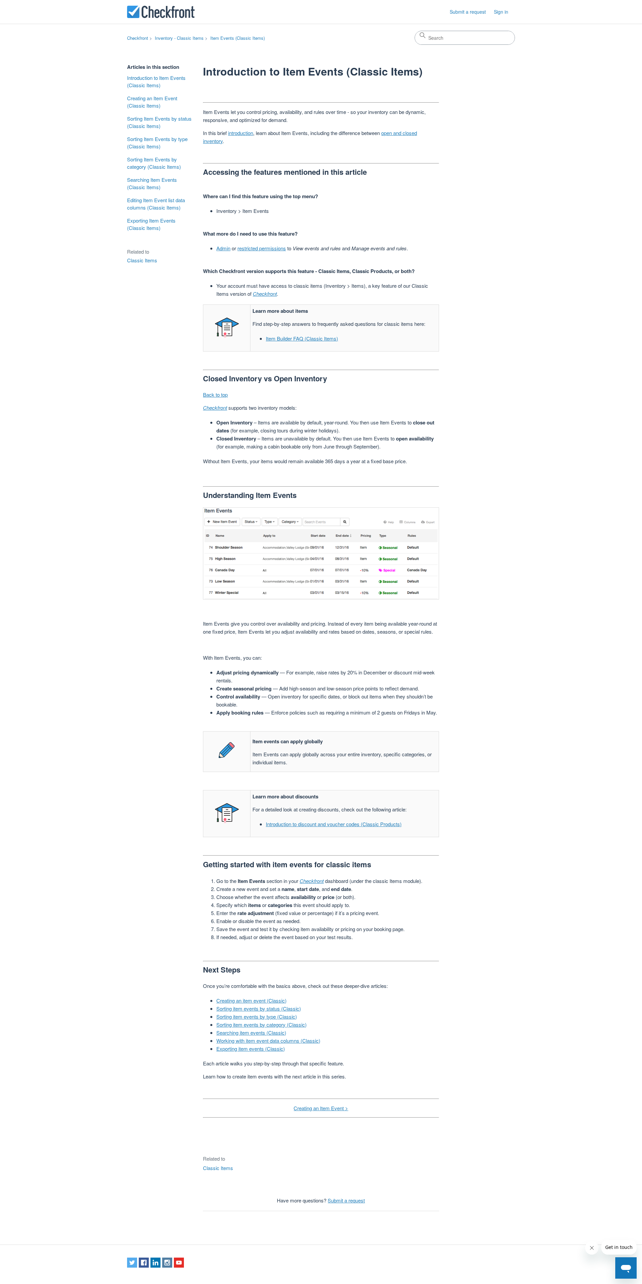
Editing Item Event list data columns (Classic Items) (156, 204)
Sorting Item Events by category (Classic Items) (154, 163)
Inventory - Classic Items (179, 38)
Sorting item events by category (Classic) (261, 1024)
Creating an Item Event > (321, 1108)
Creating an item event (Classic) (251, 1000)
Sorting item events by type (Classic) (256, 1016)
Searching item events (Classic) (251, 1032)
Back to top (215, 394)
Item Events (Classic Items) (237, 38)
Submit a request (468, 11)
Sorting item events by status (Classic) (258, 1008)
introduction (240, 132)
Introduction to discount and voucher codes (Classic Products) (334, 823)
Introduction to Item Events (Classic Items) (156, 81)
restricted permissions (261, 248)
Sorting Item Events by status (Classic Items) (159, 122)
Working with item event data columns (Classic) (268, 1040)
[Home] (161, 12)
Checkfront (137, 38)
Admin (223, 248)
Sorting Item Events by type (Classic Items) (157, 142)
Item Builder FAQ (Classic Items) (302, 338)
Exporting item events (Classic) (250, 1048)
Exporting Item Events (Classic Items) (151, 224)
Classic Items (142, 260)
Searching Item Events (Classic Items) (152, 183)
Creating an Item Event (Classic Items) (152, 102)
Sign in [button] (501, 11)
